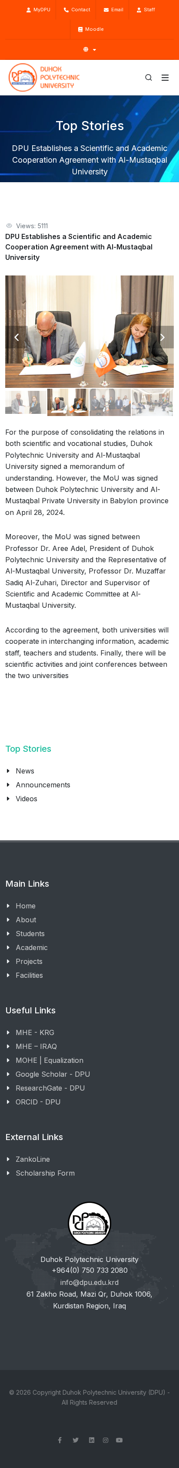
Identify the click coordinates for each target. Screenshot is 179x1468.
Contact (79, 10)
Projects (29, 961)
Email (116, 10)
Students (30, 933)
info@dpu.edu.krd (89, 1282)
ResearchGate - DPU (50, 1088)
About (26, 919)
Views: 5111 (32, 225)
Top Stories (28, 749)
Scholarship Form (45, 1173)
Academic (32, 947)
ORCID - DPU (38, 1102)
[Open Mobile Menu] (165, 77)
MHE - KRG (35, 1032)
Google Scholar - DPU (53, 1074)
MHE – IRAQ (36, 1046)
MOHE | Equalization (49, 1060)
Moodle (93, 29)
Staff (148, 10)
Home (26, 905)
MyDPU (40, 10)
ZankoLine (33, 1159)
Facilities (29, 975)
